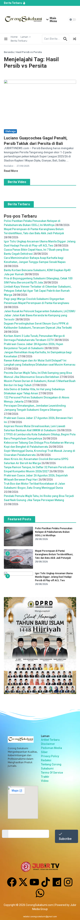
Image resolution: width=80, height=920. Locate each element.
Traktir (45, 776)
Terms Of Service (52, 772)
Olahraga (10, 131)
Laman (24, 36)
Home (14, 36)
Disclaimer (48, 743)
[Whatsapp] (40, 893)
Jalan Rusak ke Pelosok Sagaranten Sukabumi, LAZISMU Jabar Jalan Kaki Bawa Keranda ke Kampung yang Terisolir (39, 315)
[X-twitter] (23, 882)
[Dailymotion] (57, 882)
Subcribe (65, 839)
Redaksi (46, 760)
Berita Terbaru (19, 40)
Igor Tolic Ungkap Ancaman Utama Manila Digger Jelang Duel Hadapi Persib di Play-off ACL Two (54, 577)
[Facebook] (12, 882)
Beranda (9, 52)
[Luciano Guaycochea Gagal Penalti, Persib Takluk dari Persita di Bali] (40, 104)
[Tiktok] (45, 882)
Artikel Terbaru (50, 739)
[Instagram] (68, 882)
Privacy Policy (50, 756)
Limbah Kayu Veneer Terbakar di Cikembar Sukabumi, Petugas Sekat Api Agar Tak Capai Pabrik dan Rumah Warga (37, 290)
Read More (11, 170)
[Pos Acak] (74, 38)
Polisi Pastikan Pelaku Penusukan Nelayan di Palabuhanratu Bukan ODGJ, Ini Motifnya (53, 532)
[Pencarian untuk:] (52, 39)
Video (45, 780)
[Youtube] (34, 882)
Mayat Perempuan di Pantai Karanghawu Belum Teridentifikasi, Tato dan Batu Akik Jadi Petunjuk (54, 554)
